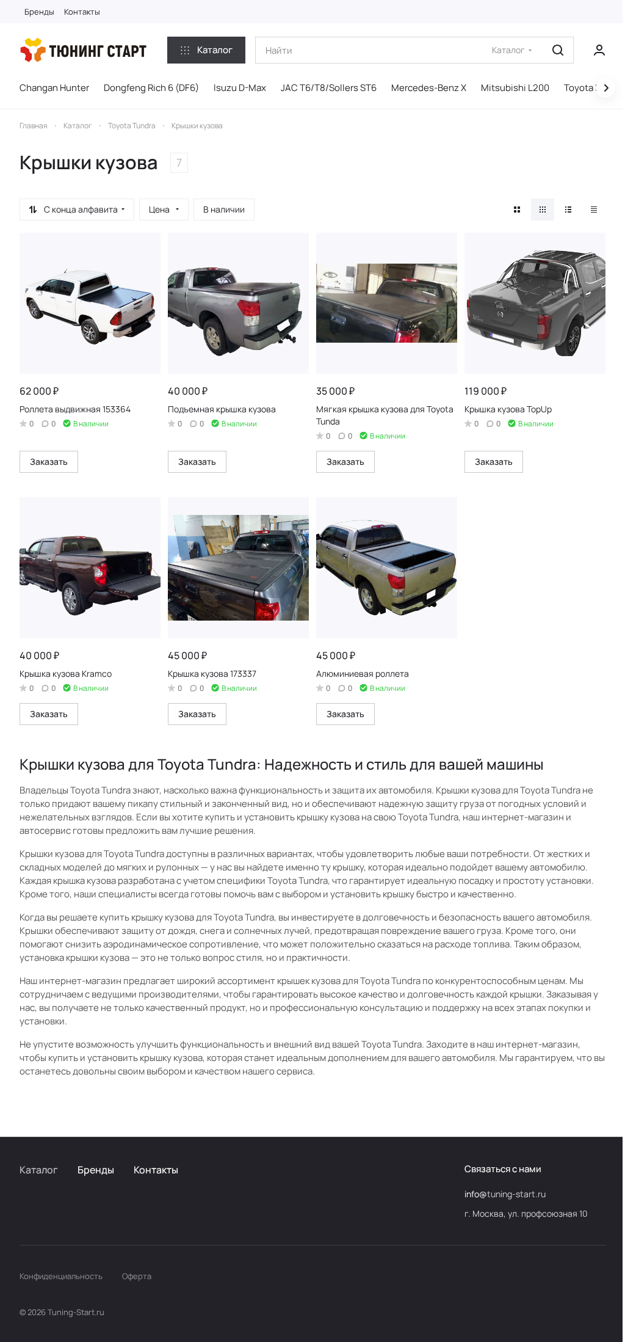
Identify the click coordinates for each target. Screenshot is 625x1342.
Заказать (49, 461)
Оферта (136, 1276)
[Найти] (558, 50)
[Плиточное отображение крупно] (517, 210)
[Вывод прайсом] (593, 210)
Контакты (156, 1169)
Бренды (96, 1169)
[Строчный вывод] (568, 210)
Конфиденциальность (61, 1276)
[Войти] (599, 50)
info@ (475, 1194)
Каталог (39, 1169)
